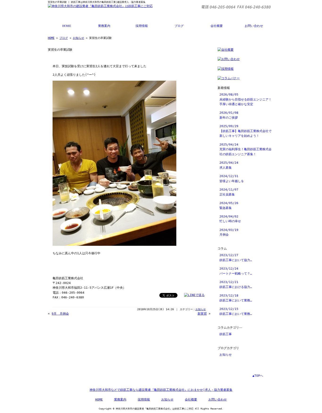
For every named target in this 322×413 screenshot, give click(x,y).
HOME (66, 26)
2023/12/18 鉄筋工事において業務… (235, 298)
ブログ (179, 26)
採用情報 (142, 26)
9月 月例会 (60, 313)
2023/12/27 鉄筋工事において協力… (235, 257)
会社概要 (217, 26)
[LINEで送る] (194, 295)
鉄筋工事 (225, 334)
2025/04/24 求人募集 (228, 165)
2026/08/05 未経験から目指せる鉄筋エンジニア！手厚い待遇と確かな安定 (245, 99)
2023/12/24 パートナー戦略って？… (235, 271)
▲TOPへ (257, 375)
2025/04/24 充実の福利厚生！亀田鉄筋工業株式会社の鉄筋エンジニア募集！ (245, 149)
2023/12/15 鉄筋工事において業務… (235, 311)
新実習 (202, 313)
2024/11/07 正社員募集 (228, 192)
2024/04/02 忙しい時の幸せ (230, 219)
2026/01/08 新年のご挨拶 (228, 115)
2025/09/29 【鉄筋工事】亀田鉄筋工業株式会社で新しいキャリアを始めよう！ (245, 131)
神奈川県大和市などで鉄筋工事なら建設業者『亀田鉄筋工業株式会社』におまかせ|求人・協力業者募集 (161, 390)
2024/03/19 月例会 (228, 232)
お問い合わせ (254, 26)
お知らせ (78, 38)
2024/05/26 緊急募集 (228, 205)
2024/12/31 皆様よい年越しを (231, 178)
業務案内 (104, 26)
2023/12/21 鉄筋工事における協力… (235, 284)
